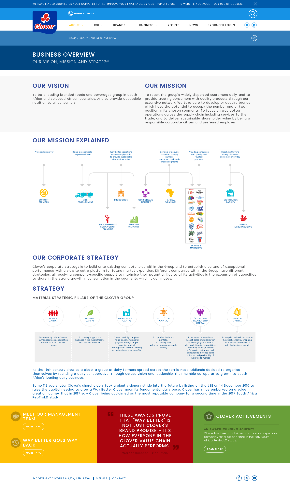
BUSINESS (146, 25)
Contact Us (247, 25)
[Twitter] (247, 478)
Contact (119, 478)
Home (254, 25)
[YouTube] (254, 478)
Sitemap (101, 478)
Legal (87, 478)
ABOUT (74, 25)
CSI (96, 25)
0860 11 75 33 (84, 13)
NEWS (193, 25)
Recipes (173, 25)
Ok (255, 4)
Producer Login (221, 25)
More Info (33, 426)
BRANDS (119, 25)
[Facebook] (239, 478)
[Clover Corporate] (45, 22)
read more (215, 449)
